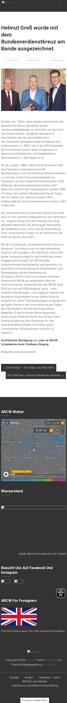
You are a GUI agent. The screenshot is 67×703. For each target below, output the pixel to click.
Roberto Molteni (34, 60)
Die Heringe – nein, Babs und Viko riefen (28, 367)
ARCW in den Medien (34, 681)
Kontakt (14, 677)
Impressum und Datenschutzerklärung (35, 685)
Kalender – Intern (49, 677)
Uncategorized (56, 60)
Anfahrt (29, 677)
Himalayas (51, 660)
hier (35, 340)
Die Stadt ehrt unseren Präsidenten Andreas (36, 375)
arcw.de (30, 660)
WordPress (49, 664)
